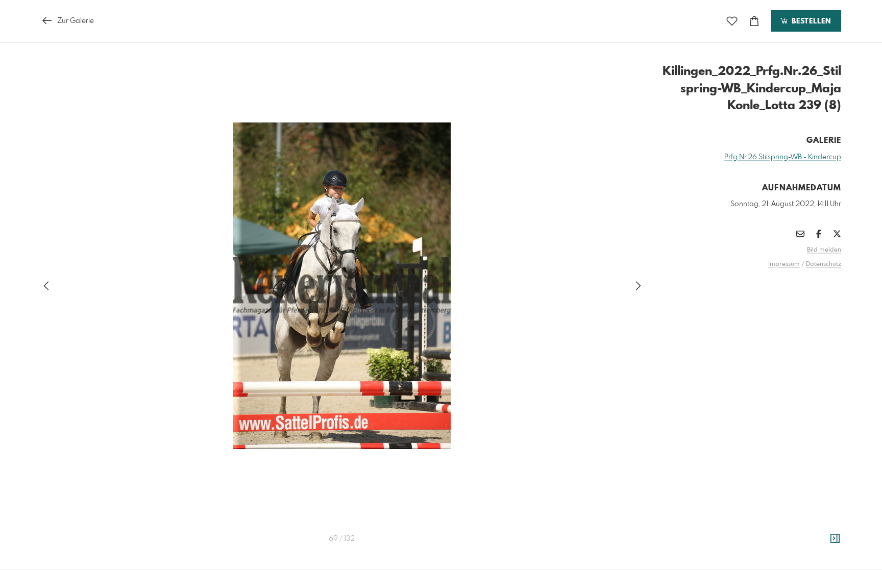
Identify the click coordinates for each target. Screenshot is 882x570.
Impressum (784, 264)
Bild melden (824, 250)
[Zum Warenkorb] (754, 21)
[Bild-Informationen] (835, 539)
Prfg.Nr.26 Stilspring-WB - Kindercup (782, 157)
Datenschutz (823, 264)
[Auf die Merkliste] (732, 21)
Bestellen (810, 21)
